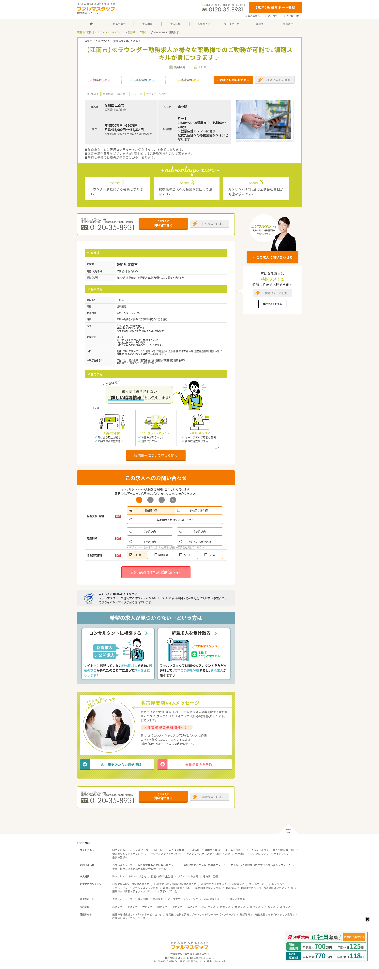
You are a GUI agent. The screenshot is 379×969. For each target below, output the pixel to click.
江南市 (142, 32)
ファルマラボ (257, 884)
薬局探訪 (231, 888)
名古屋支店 (208, 907)
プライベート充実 (188, 876)
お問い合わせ (294, 16)
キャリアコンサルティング (183, 899)
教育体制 (143, 899)
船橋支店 (162, 907)
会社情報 (194, 850)
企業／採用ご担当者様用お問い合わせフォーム (139, 869)
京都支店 (225, 907)
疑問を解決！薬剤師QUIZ (176, 888)
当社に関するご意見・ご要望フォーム (204, 865)
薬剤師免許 (151, 510)
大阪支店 (240, 907)
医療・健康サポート (214, 899)
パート (187, 555)
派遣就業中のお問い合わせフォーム (158, 865)
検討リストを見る (272, 304)
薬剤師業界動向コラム (208, 888)
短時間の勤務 (210, 876)
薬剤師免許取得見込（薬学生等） (175, 520)
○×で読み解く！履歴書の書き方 (130, 884)
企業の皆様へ (252, 16)
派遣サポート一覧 (122, 899)
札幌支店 (117, 907)
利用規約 (240, 854)
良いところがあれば (199, 542)
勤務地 (97, 80)
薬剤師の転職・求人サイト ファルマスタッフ (100, 32)
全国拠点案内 (212, 850)
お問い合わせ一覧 (122, 865)
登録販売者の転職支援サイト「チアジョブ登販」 (267, 914)
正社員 (137, 555)
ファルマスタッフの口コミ (148, 850)
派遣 (212, 555)
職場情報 (186, 80)
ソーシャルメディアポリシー (164, 854)
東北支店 (132, 907)
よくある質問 (233, 850)
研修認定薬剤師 (199, 510)
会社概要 (273, 16)
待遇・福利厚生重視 (162, 876)
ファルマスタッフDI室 (145, 888)
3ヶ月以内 (200, 531)
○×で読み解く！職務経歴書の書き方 (175, 884)
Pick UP (116, 876)
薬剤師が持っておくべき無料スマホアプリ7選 (267, 888)
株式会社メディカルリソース (128, 918)
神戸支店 (255, 907)
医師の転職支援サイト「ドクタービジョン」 (136, 914)
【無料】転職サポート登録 (275, 7)
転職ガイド (238, 884)
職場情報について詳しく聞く (156, 455)
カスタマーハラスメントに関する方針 (208, 854)
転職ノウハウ (277, 884)
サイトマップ (281, 854)
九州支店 (285, 907)
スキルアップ (120, 888)
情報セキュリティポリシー (127, 854)
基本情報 (141, 80)
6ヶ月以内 (150, 542)
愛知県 (131, 32)
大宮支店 (147, 907)
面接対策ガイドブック (214, 884)
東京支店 (177, 907)
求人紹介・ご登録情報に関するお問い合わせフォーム (261, 865)
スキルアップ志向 (136, 876)
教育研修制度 (237, 899)
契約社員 (163, 555)
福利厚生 (158, 899)
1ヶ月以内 (150, 531)
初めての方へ (120, 850)
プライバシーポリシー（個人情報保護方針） (270, 850)
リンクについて (259, 854)
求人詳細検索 (176, 850)
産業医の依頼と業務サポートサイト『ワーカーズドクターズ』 (200, 914)
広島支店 (270, 907)
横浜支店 (192, 907)
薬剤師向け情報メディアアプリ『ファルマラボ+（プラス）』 (145, 891)
